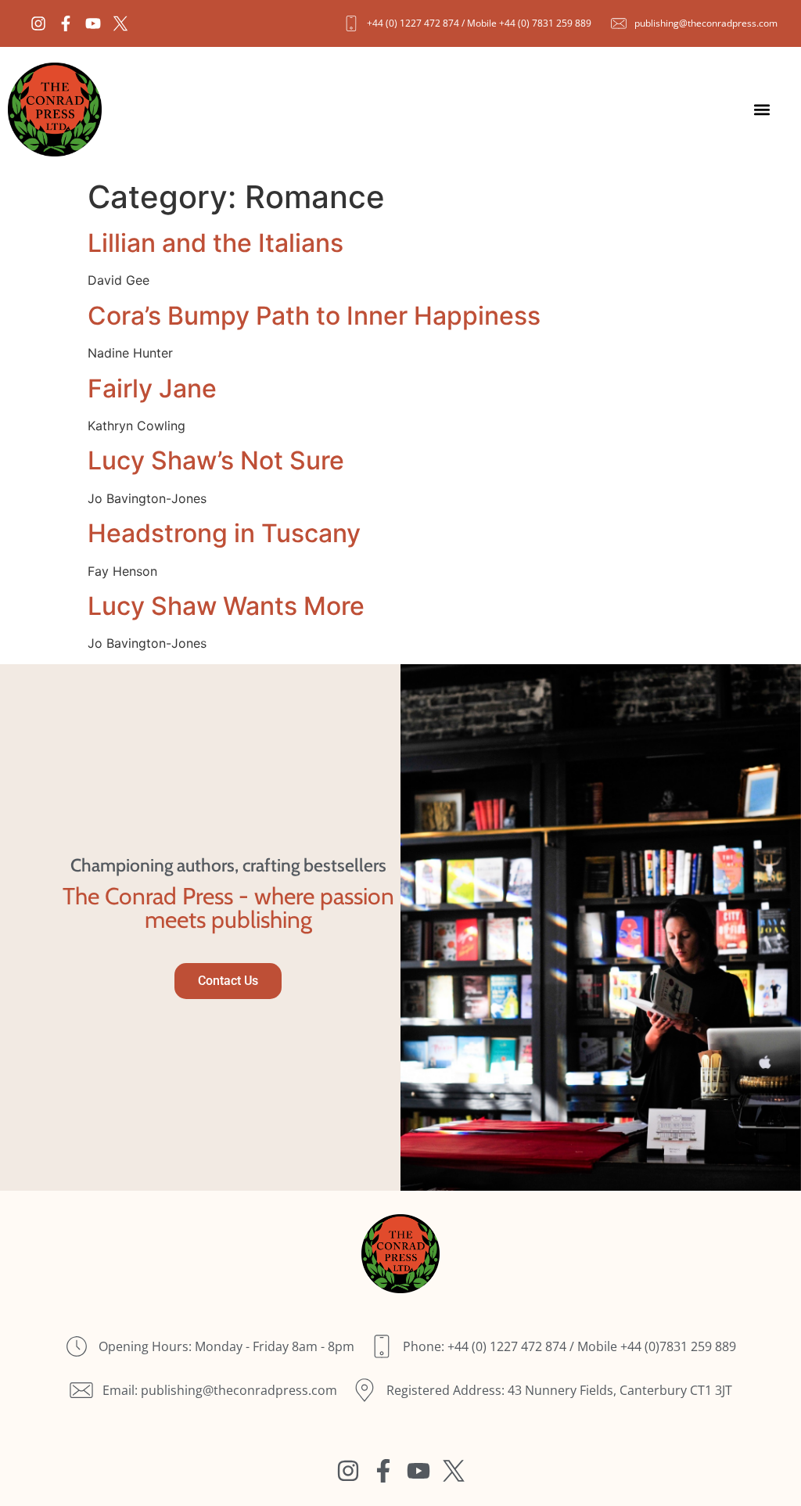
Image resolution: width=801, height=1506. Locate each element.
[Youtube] (93, 23)
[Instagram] (38, 23)
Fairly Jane (152, 388)
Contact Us (228, 980)
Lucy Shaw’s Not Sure (216, 460)
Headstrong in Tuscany (224, 533)
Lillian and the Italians (215, 243)
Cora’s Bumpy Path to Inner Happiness (314, 315)
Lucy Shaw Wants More (226, 606)
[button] (762, 110)
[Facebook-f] (66, 23)
